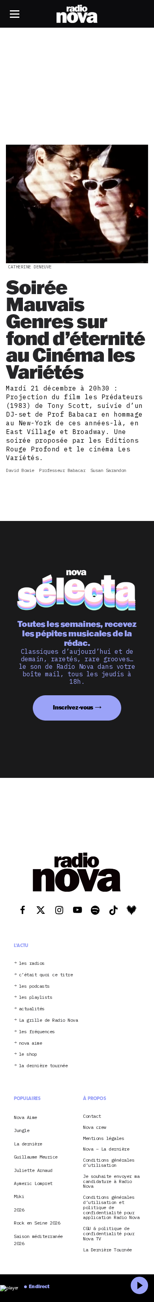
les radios (32, 963)
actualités (32, 1008)
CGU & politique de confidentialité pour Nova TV (108, 1233)
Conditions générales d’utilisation (108, 1163)
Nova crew (94, 1127)
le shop (28, 1054)
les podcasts (34, 986)
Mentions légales (103, 1138)
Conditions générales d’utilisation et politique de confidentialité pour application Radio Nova (111, 1207)
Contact (92, 1116)
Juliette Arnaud (33, 1170)
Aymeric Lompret (33, 1183)
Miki (19, 1196)
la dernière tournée (43, 1065)
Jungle (21, 1130)
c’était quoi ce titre (46, 974)
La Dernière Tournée (107, 1250)
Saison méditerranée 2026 (38, 1239)
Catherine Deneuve (30, 267)
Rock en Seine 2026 (37, 1223)
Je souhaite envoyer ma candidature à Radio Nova (111, 1181)
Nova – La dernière (106, 1149)
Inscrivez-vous (73, 707)
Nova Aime (25, 1117)
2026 (19, 1210)
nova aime (30, 1043)
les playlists (36, 997)
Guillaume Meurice (36, 1157)
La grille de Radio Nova (48, 1020)
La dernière (28, 1144)
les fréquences (37, 1031)
